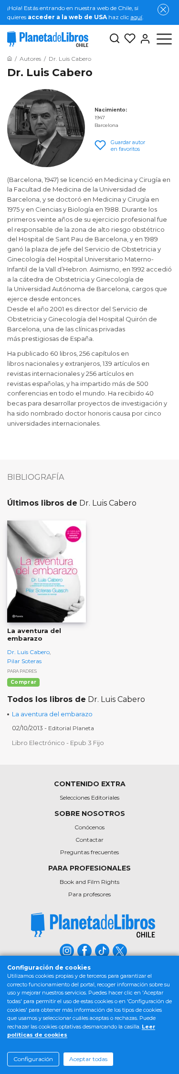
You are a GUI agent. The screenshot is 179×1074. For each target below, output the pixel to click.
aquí (136, 17)
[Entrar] (143, 39)
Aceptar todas (88, 1059)
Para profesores (89, 894)
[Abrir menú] (164, 39)
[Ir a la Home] (9, 58)
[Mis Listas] (128, 39)
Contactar (89, 839)
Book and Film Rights (89, 881)
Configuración (33, 1059)
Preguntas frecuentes (89, 852)
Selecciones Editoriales (89, 797)
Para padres (22, 671)
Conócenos (89, 827)
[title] (93, 925)
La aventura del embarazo (52, 714)
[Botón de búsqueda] (114, 39)
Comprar (23, 682)
